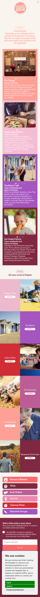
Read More (10, 296)
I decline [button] (9, 586)
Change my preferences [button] (15, 590)
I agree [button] (8, 582)
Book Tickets (6, 2)
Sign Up (20, 547)
